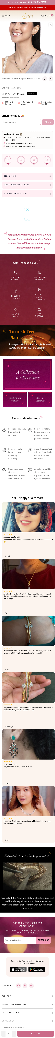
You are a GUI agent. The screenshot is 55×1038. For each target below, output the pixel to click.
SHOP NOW (10, 140)
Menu (8, 16)
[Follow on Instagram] (25, 985)
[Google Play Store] (36, 969)
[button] (44, 78)
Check (48, 122)
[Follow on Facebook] (18, 985)
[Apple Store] (18, 969)
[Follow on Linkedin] (31, 985)
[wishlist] (46, 16)
